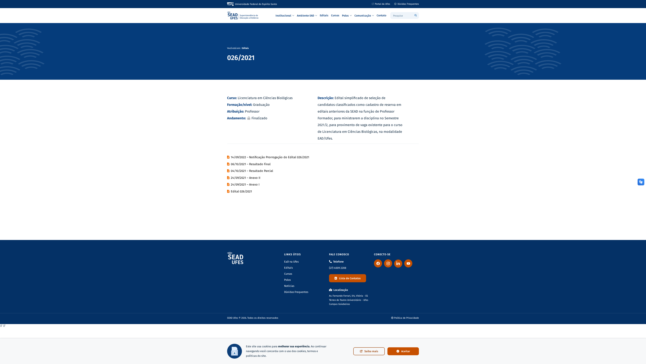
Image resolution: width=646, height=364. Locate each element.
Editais (324, 15)
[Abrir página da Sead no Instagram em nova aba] (388, 263)
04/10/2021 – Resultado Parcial (252, 171)
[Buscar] (415, 15)
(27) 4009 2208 (337, 267)
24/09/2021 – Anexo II (245, 178)
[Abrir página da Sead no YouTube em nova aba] (408, 263)
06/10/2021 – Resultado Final (251, 164)
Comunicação (362, 15)
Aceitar (405, 351)
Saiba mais (371, 351)
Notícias (289, 285)
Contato (381, 15)
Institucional (283, 15)
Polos (345, 15)
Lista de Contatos (350, 278)
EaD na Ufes (291, 261)
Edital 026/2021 (241, 191)
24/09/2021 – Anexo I (245, 184)
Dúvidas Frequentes (408, 4)
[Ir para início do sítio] (243, 15)
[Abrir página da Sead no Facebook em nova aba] (378, 263)
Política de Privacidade (406, 317)
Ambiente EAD (305, 15)
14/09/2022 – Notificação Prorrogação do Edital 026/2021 (270, 157)
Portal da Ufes (382, 4)
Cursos (335, 15)
